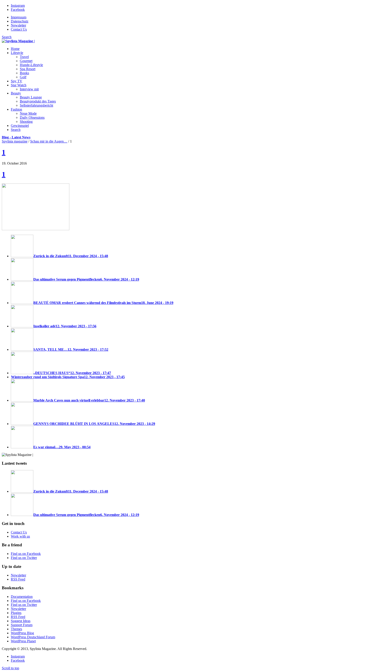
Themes (16, 629)
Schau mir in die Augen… (48, 141)
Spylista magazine (14, 141)
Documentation (22, 596)
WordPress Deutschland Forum (33, 637)
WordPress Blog (22, 633)
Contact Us (19, 29)
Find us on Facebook (26, 554)
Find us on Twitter (24, 558)
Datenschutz (19, 21)
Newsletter (18, 25)
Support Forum (21, 625)
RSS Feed (18, 579)
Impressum (18, 17)
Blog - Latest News (16, 137)
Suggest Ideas (20, 621)
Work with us (20, 536)
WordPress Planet (23, 641)
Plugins (16, 613)
